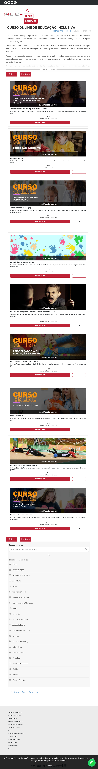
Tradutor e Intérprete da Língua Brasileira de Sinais (28, 109)
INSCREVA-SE (40, 122)
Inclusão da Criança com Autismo (22, 262)
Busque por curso (16, 545)
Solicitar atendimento (15, 721)
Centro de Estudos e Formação (24, 692)
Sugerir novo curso (14, 715)
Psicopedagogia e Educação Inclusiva (24, 361)
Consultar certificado (15, 712)
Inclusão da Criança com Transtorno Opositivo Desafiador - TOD (33, 312)
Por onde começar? (14, 739)
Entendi (49, 766)
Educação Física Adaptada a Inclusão (23, 465)
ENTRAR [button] (28, 16)
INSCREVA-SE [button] (30, 21)
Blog (9, 730)
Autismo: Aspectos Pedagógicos (22, 208)
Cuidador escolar (16, 416)
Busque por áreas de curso (20, 560)
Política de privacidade (15, 733)
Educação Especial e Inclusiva (21, 515)
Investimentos (12, 718)
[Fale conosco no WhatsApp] (92, 763)
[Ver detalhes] (48, 94)
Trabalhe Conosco (14, 727)
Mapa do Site (12, 742)
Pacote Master (13, 745)
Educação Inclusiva (17, 158)
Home (56, 31)
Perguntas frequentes (15, 724)
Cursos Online (66, 31)
